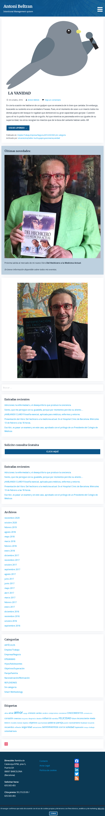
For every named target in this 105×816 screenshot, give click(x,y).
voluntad (8, 731)
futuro (74, 718)
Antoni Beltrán (33, 100)
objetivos (33, 723)
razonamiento (74, 723)
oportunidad (42, 723)
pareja (59, 722)
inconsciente (83, 718)
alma (6, 713)
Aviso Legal (45, 765)
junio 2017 (9, 583)
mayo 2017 (9, 588)
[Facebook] (88, 761)
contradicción (87, 713)
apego (25, 713)
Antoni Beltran (17, 6)
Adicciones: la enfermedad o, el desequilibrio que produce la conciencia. (38, 405)
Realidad (84, 723)
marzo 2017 (9, 597)
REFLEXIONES (49, 135)
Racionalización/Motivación (17, 678)
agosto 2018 (10, 532)
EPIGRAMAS (9, 659)
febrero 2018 (10, 546)
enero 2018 (9, 551)
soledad (70, 727)
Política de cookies (48, 770)
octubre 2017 (10, 565)
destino (39, 719)
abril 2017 (9, 593)
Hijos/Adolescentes (13, 664)
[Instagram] (52, 744)
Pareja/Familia (11, 673)
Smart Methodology (13, 692)
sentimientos (50, 727)
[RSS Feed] (88, 778)
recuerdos (9, 727)
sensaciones (37, 727)
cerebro (45, 713)
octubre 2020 (10, 522)
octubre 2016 (10, 621)
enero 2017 (9, 607)
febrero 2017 (10, 602)
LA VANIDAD (18, 93)
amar (11, 713)
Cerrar (53, 813)
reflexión (18, 727)
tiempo (86, 727)
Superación (79, 727)
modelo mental (16, 723)
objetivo (26, 723)
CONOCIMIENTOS (75, 713)
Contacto (44, 761)
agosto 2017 (10, 574)
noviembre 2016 (12, 616)
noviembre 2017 (12, 560)
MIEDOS (7, 723)
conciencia (62, 713)
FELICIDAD (65, 718)
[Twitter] (88, 774)
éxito (15, 731)
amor (18, 712)
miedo (92, 718)
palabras (52, 723)
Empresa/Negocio (37, 135)
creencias (17, 718)
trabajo (91, 727)
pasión (65, 723)
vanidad (57, 138)
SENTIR (62, 727)
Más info (101, 809)
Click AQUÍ (52, 451)
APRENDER (31, 713)
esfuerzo (46, 718)
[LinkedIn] (88, 769)
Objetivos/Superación (14, 668)
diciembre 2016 (11, 611)
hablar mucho (33, 138)
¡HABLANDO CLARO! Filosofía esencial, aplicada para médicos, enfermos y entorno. (42, 414)
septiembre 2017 (12, 569)
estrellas (55, 719)
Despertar (25, 719)
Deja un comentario (53, 100)
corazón (8, 718)
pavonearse (48, 138)
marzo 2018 (9, 541)
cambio (39, 713)
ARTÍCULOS (9, 645)
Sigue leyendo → (18, 128)
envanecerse (23, 138)
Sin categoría (61, 135)
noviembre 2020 (12, 518)
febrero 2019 (10, 527)
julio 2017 (9, 579)
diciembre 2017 (11, 555)
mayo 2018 (9, 536)
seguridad (27, 727)
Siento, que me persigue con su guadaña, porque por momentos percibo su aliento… (43, 410)
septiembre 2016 (12, 626)
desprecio (32, 719)
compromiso (53, 713)
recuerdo (91, 723)
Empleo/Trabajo (23, 135)
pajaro (41, 138)
